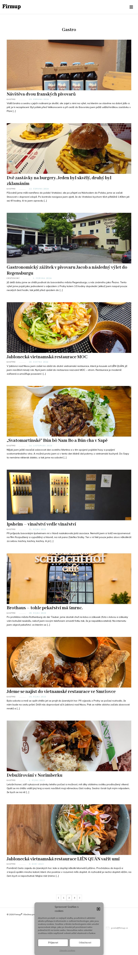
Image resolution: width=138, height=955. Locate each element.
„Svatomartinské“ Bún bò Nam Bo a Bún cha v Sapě (57, 440)
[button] (98, 909)
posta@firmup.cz (119, 928)
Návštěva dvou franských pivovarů (41, 94)
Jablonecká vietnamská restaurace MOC (47, 357)
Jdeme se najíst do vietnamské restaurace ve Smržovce (61, 692)
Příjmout (53, 942)
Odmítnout (85, 942)
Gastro (11, 99)
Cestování (13, 278)
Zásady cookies (67, 950)
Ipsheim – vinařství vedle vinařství (41, 524)
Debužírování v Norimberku (34, 775)
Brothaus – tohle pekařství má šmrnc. (45, 608)
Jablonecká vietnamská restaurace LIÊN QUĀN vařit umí (63, 859)
